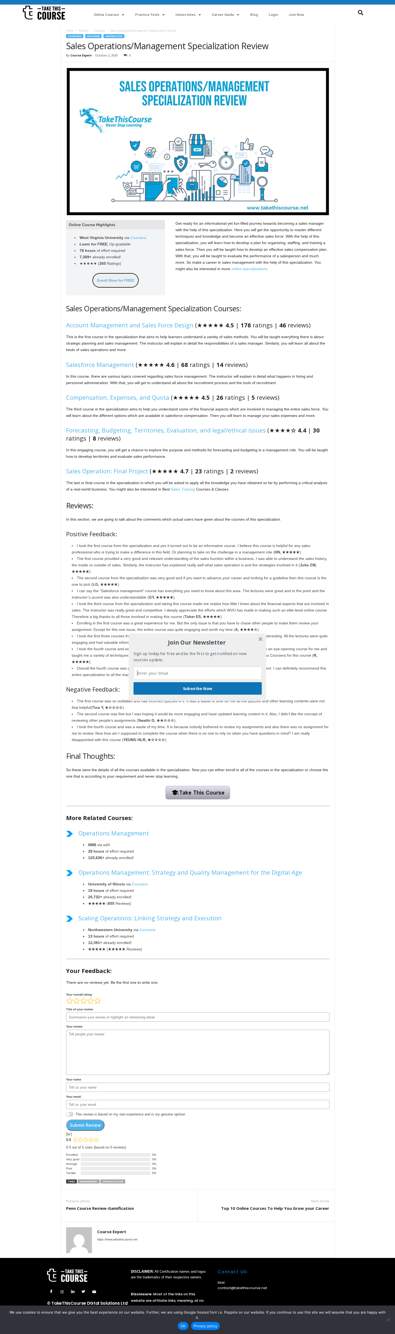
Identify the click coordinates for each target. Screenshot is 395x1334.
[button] (197, 642)
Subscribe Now (198, 688)
